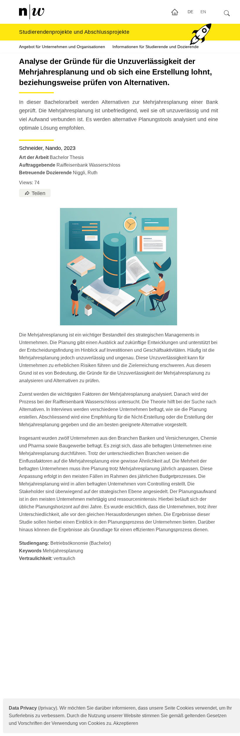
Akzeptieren (125, 723)
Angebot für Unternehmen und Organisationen (62, 46)
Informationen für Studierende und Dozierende (155, 46)
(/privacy (32, 707)
